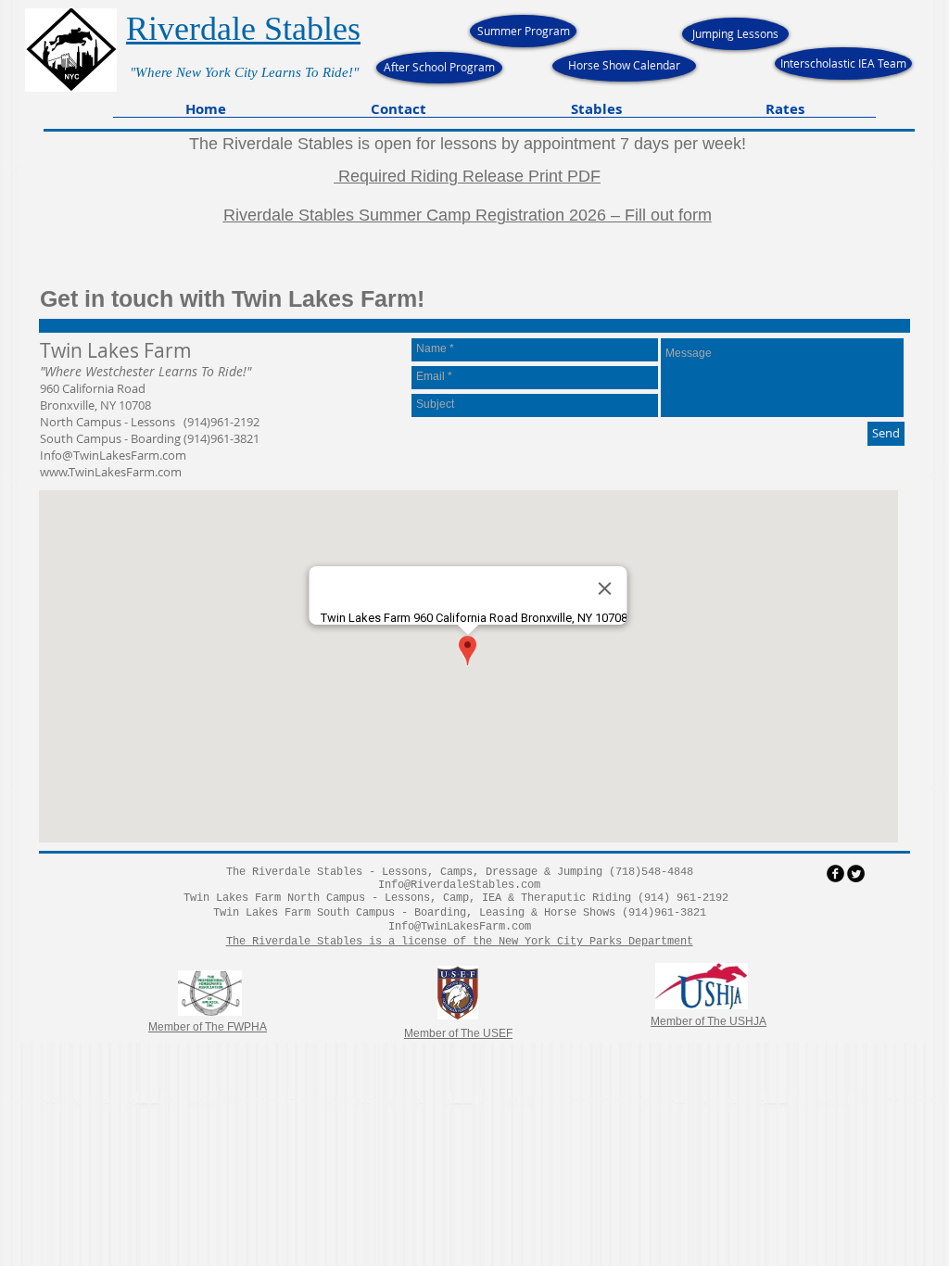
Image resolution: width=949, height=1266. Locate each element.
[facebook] (835, 873)
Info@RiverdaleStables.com (459, 885)
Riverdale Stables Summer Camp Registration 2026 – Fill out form (467, 215)
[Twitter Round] (856, 873)
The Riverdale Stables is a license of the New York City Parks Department (459, 941)
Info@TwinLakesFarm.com (113, 455)
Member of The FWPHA (207, 1026)
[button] (398, 115)
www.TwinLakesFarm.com (111, 471)
